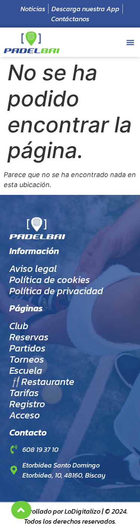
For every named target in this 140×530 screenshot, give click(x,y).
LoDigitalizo (82, 511)
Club (18, 325)
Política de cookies (49, 279)
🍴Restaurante (41, 381)
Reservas (29, 337)
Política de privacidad (56, 290)
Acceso (24, 415)
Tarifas (24, 392)
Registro (27, 403)
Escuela (25, 370)
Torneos (26, 359)
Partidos (27, 348)
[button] (130, 42)
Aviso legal (33, 268)
